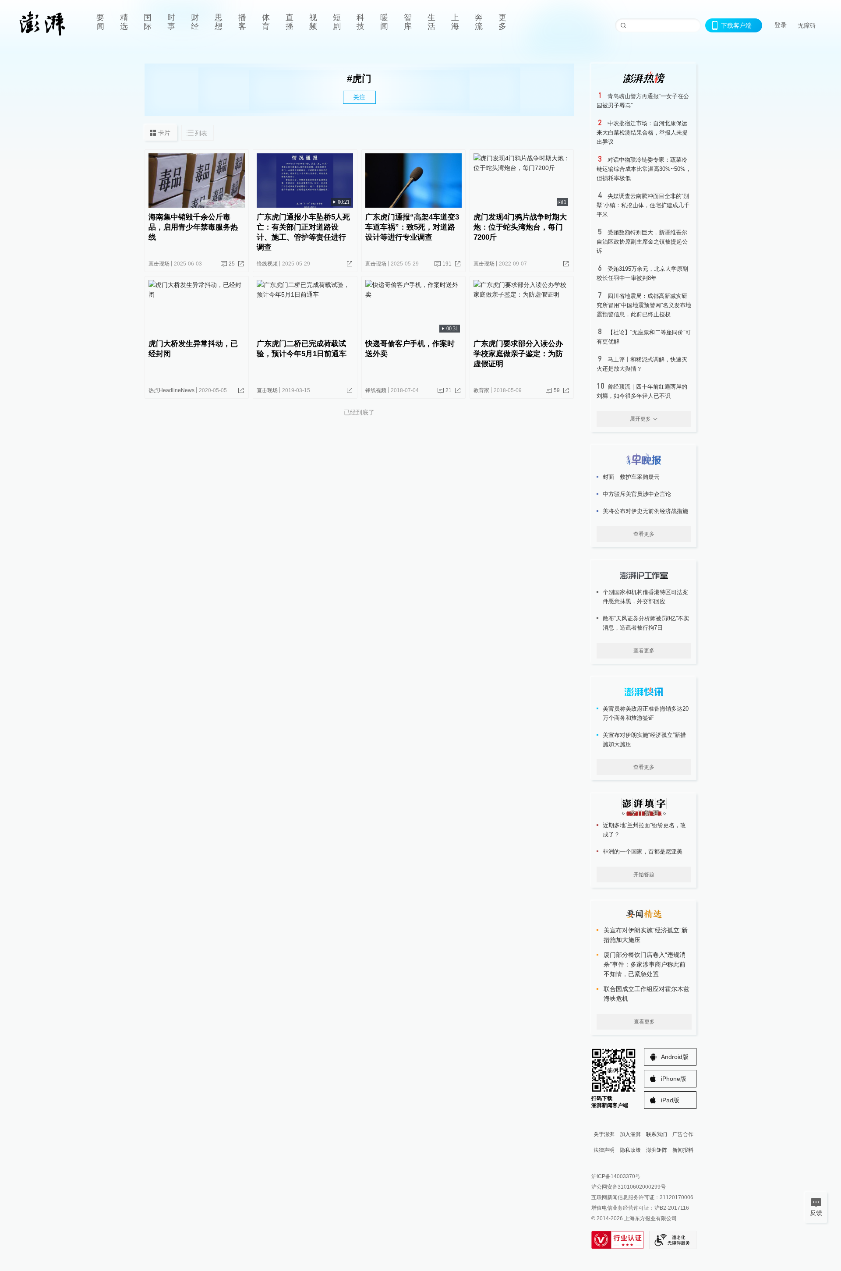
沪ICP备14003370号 (615, 1176)
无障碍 (807, 25)
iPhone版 (673, 1078)
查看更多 (643, 534)
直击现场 (159, 264)
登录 (780, 24)
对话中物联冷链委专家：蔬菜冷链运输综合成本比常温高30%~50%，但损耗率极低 (644, 168)
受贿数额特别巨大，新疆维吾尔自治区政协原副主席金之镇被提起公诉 (642, 241)
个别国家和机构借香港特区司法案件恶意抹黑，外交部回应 (645, 597)
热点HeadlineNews (171, 390)
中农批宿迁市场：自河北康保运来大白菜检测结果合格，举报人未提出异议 (642, 132)
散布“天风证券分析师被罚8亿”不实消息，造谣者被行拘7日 (646, 623)
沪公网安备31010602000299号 (628, 1187)
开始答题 (643, 874)
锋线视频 (267, 264)
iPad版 (670, 1100)
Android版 (675, 1056)
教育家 (481, 390)
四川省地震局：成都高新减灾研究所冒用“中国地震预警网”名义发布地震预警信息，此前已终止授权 (644, 305)
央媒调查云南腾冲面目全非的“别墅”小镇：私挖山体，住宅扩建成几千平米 (643, 205)
